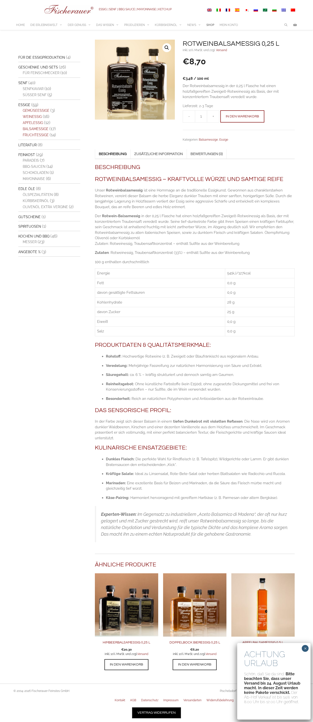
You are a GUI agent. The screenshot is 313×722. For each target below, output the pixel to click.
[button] (166, 47)
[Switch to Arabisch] (265, 10)
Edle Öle (26, 189)
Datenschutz (149, 700)
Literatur (27, 145)
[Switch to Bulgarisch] (274, 10)
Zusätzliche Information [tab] (158, 154)
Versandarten (192, 700)
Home (20, 25)
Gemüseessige (36, 111)
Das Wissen (105, 25)
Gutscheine (29, 217)
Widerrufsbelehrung (220, 700)
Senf (22, 83)
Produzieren (134, 25)
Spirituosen (29, 226)
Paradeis (31, 160)
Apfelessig (33, 123)
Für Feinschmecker (41, 73)
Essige (223, 139)
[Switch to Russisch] (255, 10)
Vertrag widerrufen (156, 712)
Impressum (171, 700)
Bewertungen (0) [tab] (206, 154)
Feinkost (26, 155)
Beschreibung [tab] (113, 154)
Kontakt (120, 700)
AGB (133, 700)
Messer (30, 242)
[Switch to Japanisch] (246, 10)
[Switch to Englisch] (209, 10)
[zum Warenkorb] (295, 25)
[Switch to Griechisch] (283, 10)
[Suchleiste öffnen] (286, 25)
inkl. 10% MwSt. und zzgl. (121, 654)
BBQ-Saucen (34, 167)
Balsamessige (208, 139)
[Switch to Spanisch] (237, 10)
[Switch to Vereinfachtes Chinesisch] (293, 10)
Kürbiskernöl (166, 25)
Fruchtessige (36, 135)
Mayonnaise (34, 179)
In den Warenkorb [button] (126, 664)
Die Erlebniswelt (43, 25)
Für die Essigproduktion (41, 57)
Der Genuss (77, 25)
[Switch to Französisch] (228, 10)
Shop (210, 25)
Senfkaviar (33, 89)
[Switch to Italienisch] (218, 10)
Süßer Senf (34, 95)
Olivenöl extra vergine (45, 207)
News (191, 25)
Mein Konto (229, 25)
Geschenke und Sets (38, 67)
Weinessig (32, 117)
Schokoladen (36, 173)
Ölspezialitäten (38, 195)
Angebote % (29, 252)
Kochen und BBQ (33, 236)
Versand (221, 50)
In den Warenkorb (242, 116)
